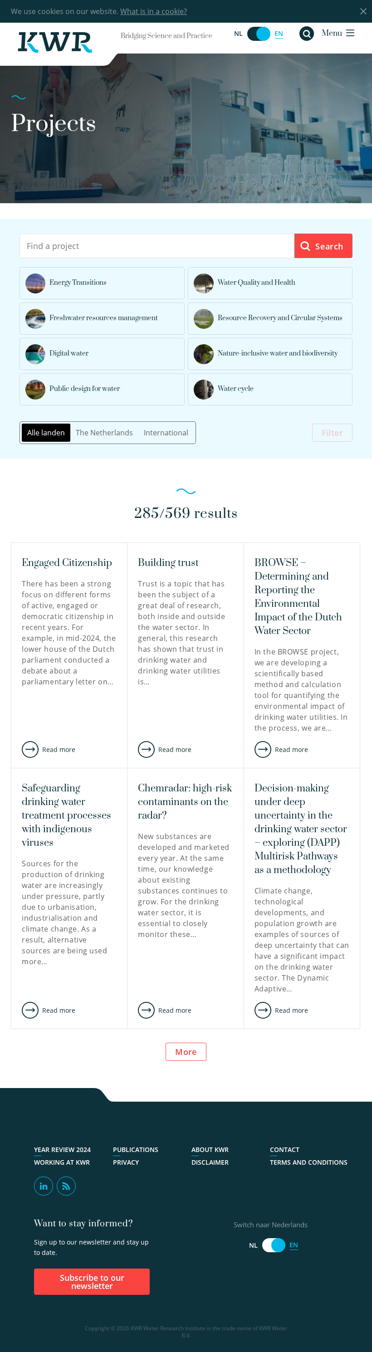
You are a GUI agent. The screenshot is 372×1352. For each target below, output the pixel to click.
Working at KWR (62, 1162)
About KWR (210, 1149)
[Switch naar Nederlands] (258, 34)
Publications (135, 1149)
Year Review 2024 (62, 1149)
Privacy (126, 1162)
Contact (284, 1149)
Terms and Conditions (309, 1162)
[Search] (306, 33)
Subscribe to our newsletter (92, 1281)
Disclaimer (210, 1162)
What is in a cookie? (153, 11)
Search (328, 246)
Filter (332, 432)
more (186, 1051)
